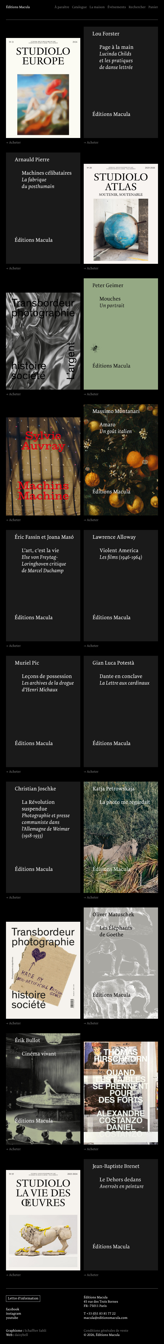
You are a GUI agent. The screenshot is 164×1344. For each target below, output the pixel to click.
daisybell (21, 1335)
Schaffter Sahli (35, 1330)
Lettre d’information (23, 1298)
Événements (117, 7)
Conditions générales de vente (106, 1330)
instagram (13, 1313)
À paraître (61, 7)
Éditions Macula (18, 7)
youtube (12, 1318)
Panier (153, 7)
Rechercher (137, 7)
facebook (12, 1309)
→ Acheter (13, 142)
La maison (97, 7)
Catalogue (79, 7)
